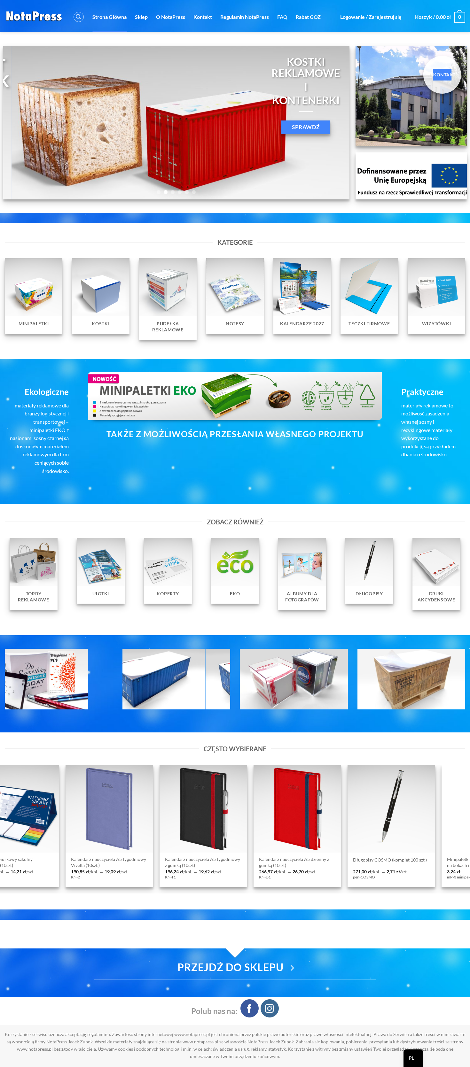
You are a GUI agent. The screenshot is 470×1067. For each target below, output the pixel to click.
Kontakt (202, 17)
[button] (79, 17)
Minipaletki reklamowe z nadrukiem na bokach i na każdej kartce (255, 862)
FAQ (282, 17)
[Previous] (18, 122)
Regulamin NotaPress (244, 17)
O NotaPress (170, 17)
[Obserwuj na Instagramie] (270, 1008)
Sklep (141, 17)
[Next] (334, 122)
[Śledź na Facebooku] (249, 1008)
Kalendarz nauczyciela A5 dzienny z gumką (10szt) (67, 862)
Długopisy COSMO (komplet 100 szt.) (163, 859)
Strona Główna (109, 17)
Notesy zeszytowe (425, 859)
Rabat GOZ (308, 17)
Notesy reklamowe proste (339, 859)
